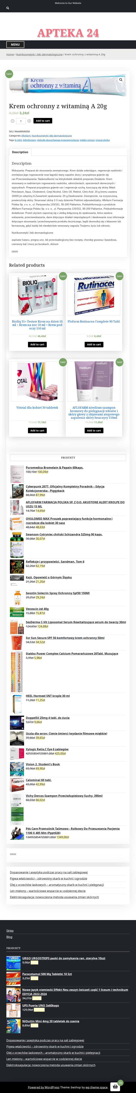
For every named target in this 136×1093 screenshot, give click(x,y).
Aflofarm (26, 135)
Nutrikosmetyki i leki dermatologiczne (39, 54)
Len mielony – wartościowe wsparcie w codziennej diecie (48, 891)
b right (18, 140)
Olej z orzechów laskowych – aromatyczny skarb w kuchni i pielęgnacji (57, 885)
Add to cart (43, 120)
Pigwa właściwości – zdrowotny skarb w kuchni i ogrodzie (48, 878)
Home (10, 54)
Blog (9, 937)
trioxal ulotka (103, 140)
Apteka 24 (68, 32)
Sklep (10, 931)
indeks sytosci (87, 140)
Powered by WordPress (44, 1087)
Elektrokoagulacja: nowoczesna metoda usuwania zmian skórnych (54, 897)
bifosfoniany (29, 140)
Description (20, 152)
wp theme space (96, 1087)
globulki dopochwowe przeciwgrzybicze (58, 140)
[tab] (20, 152)
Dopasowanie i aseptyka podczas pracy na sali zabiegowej (49, 872)
